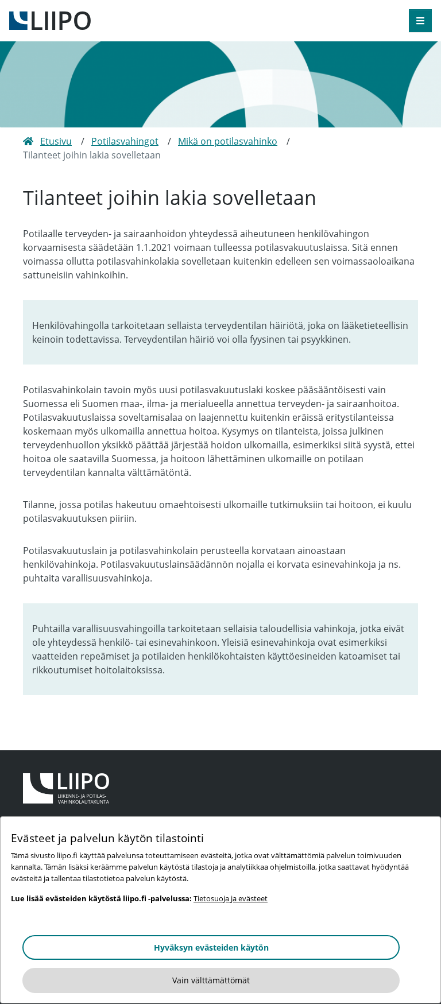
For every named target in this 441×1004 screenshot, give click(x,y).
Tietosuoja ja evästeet (231, 898)
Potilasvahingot (124, 141)
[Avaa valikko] (420, 20)
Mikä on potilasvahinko (227, 141)
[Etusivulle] (50, 19)
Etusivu (56, 141)
